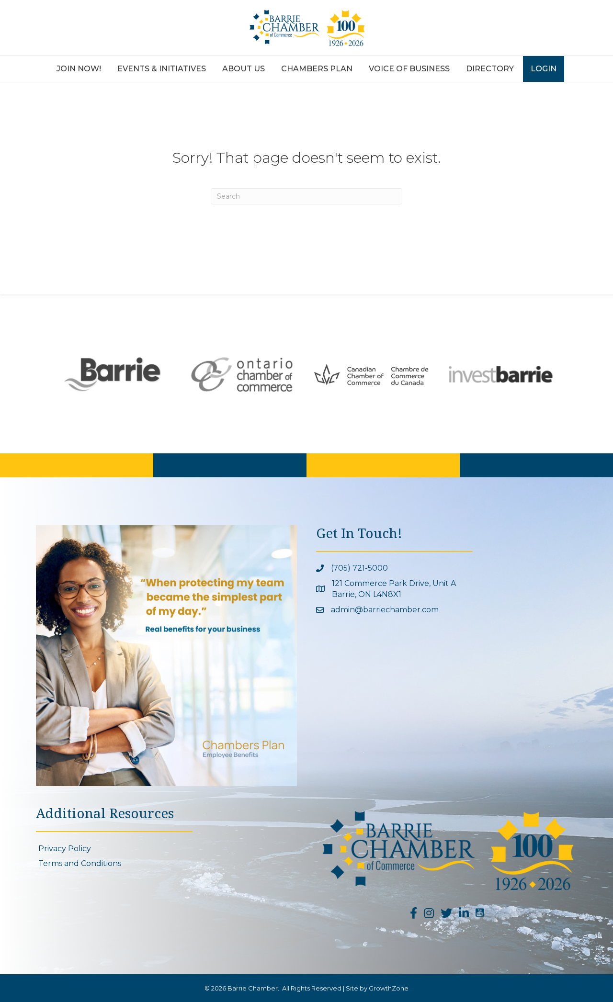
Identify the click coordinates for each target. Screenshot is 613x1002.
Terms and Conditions (79, 863)
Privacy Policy (64, 848)
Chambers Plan (316, 68)
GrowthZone (389, 988)
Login (543, 68)
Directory (490, 68)
